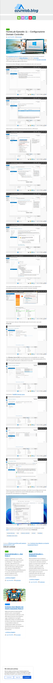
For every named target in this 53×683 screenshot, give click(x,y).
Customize (9, 677)
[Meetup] (30, 18)
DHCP (7, 529)
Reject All (18, 677)
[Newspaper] (22, 18)
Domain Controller (41, 59)
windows (40, 533)
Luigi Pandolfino (11, 37)
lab (7, 29)
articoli (7, 604)
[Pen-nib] (26, 18)
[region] (18, 673)
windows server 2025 (12, 535)
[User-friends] (34, 18)
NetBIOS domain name (18, 394)
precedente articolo (13, 56)
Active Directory (23, 58)
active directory (10, 533)
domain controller (25, 533)
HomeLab (36, 58)
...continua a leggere (10, 577)
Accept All (27, 677)
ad (18, 533)
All (30, 551)
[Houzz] (19, 18)
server (33, 533)
